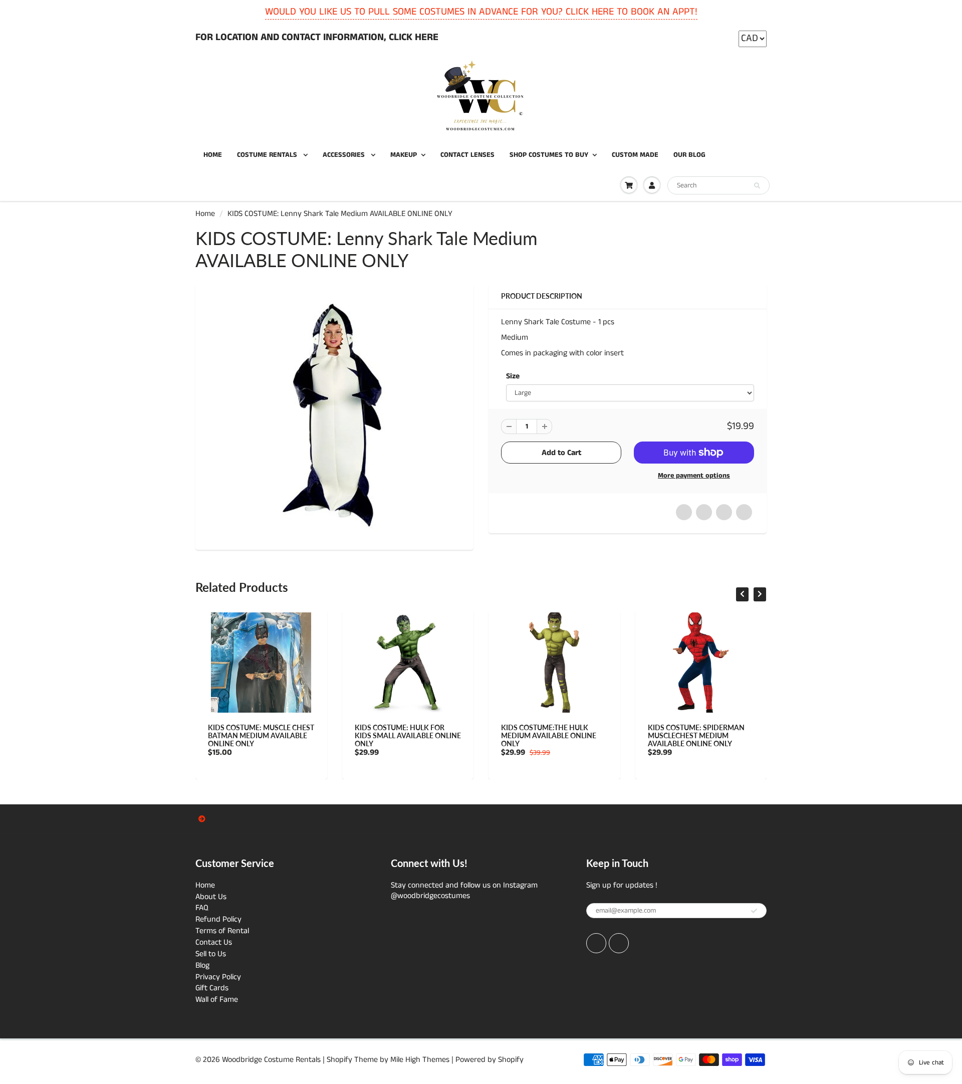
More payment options (694, 476)
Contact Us (213, 942)
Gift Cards (211, 988)
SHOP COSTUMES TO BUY (549, 155)
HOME (212, 155)
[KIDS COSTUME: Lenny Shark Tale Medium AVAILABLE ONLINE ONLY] (334, 415)
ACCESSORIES (345, 155)
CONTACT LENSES (467, 155)
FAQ (201, 908)
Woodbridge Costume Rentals (271, 1059)
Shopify (339, 1059)
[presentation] (742, 594)
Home (205, 214)
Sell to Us (210, 954)
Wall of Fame (216, 999)
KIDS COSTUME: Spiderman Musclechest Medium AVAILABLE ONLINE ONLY (696, 735)
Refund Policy (218, 919)
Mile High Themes (419, 1059)
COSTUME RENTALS (268, 155)
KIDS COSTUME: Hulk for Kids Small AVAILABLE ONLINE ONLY (408, 735)
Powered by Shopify (489, 1059)
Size (513, 376)
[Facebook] (596, 943)
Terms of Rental (222, 931)
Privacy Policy (218, 977)
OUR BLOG (689, 155)
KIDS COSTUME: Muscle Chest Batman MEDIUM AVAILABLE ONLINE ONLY (261, 735)
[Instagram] (619, 943)
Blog (202, 965)
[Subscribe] (754, 911)
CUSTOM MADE (635, 155)
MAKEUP (403, 155)
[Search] (757, 186)
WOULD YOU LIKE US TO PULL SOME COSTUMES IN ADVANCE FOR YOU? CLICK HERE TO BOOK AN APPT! (481, 12)
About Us (210, 897)
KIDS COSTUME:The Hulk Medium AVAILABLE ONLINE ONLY (548, 735)
